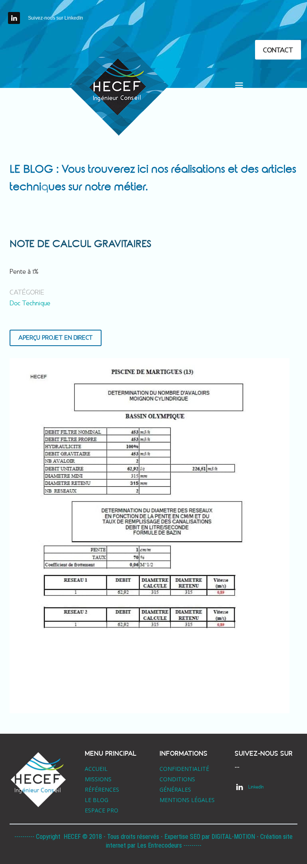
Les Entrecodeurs (159, 845)
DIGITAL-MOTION (233, 836)
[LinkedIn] (14, 18)
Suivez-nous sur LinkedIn (55, 18)
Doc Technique (30, 303)
